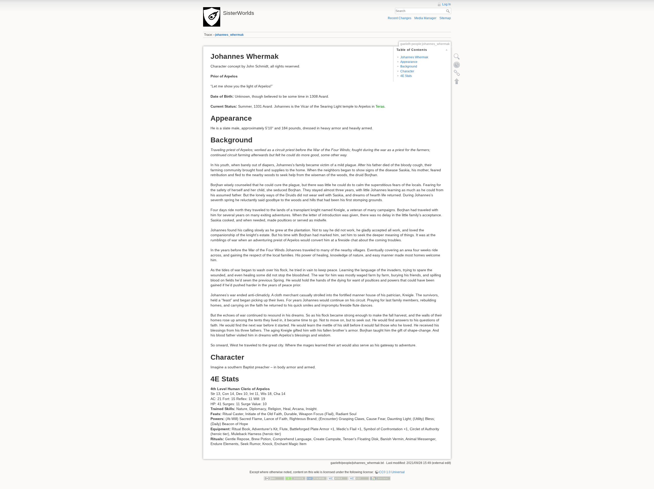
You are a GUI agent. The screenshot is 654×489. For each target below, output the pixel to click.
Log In (446, 4)
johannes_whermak (229, 35)
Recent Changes (399, 18)
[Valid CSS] (359, 478)
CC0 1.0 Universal (392, 472)
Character (407, 71)
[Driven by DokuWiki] (380, 478)
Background (408, 66)
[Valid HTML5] (338, 478)
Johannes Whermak (414, 57)
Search (448, 11)
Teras (380, 106)
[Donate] (295, 478)
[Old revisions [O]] (457, 65)
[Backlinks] (457, 73)
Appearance (408, 62)
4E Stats (406, 76)
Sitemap (445, 18)
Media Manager (425, 18)
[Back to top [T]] (457, 81)
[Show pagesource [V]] (457, 56)
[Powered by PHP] (316, 478)
